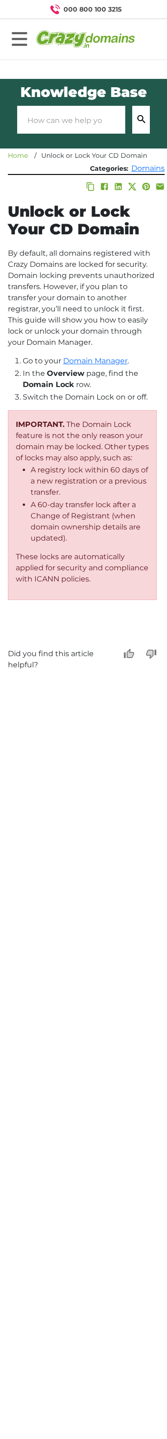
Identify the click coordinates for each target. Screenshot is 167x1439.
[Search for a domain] (142, 9)
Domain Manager (95, 360)
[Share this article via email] (160, 187)
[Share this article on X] (132, 187)
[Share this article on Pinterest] (146, 187)
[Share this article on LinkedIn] (118, 187)
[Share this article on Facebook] (104, 187)
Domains (148, 168)
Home (18, 155)
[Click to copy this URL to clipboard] (90, 187)
